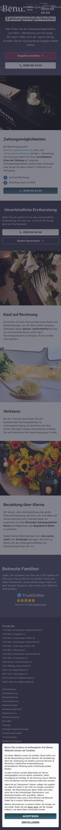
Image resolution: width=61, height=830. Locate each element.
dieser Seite (33, 807)
